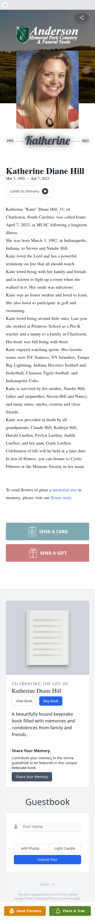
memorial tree (64, 490)
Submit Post (47, 859)
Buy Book (50, 701)
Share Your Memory (32, 776)
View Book (24, 701)
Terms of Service (60, 898)
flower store (61, 497)
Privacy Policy (34, 898)
